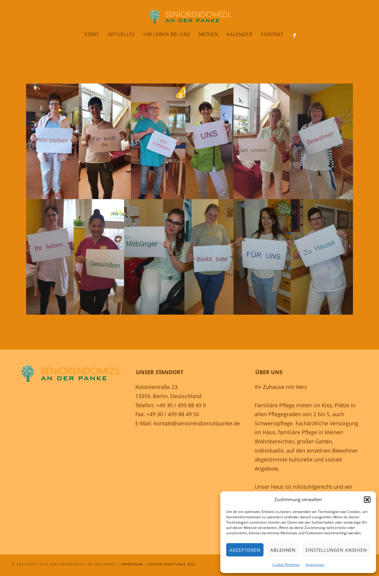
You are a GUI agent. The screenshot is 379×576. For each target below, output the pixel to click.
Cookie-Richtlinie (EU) (171, 564)
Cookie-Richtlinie (286, 564)
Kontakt (272, 34)
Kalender (240, 34)
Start (91, 34)
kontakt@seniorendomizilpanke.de (197, 423)
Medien (208, 34)
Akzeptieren (244, 550)
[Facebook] (294, 35)
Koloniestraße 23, (157, 386)
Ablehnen (283, 550)
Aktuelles (121, 34)
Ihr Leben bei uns (166, 34)
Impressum (315, 564)
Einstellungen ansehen (336, 550)
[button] (367, 500)
